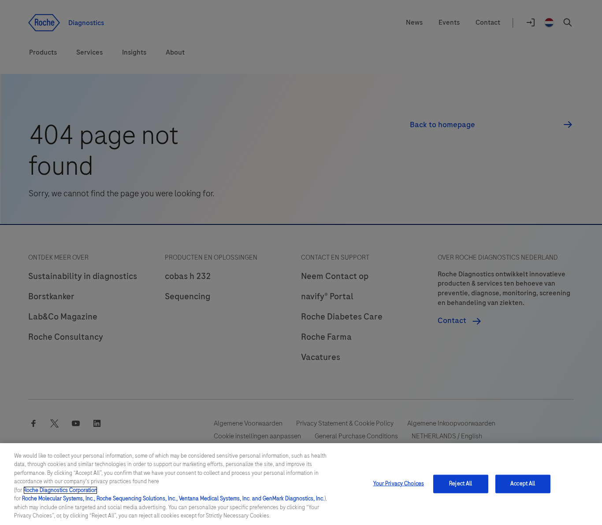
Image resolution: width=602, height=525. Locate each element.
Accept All (522, 484)
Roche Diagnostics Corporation (60, 490)
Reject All (460, 484)
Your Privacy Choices (398, 484)
